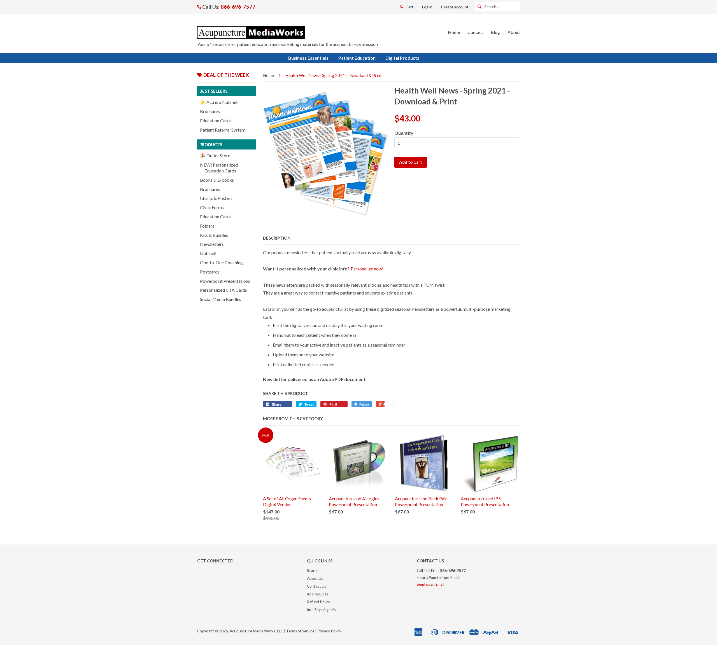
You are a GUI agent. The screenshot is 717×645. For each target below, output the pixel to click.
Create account (455, 6)
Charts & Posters (216, 198)
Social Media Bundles (220, 299)
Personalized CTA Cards (223, 290)
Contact (475, 32)
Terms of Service (300, 631)
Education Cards (216, 120)
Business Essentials (308, 57)
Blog (495, 32)
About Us (315, 578)
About (514, 32)
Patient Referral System (222, 129)
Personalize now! (367, 268)
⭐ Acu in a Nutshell (219, 102)
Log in (427, 6)
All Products (317, 594)
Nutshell (208, 253)
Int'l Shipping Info (321, 609)
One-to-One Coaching (221, 262)
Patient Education (357, 57)
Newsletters (212, 244)
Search (312, 570)
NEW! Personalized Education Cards (219, 167)
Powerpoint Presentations (225, 281)
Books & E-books (217, 180)
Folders (207, 225)
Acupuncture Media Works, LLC (256, 631)
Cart (409, 6)
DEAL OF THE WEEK (225, 75)
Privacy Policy (329, 631)
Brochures (210, 111)
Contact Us (316, 586)
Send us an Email (430, 584)
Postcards (210, 271)
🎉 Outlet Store (215, 155)
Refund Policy (318, 602)
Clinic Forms (212, 207)
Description (276, 237)
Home (454, 32)
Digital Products (402, 57)
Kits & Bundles (214, 235)
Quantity (403, 132)
